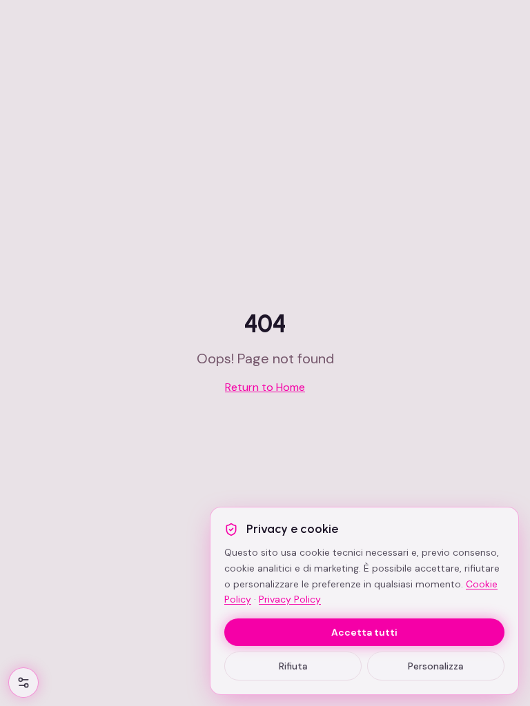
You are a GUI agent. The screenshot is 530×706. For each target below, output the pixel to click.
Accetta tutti (364, 632)
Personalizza (436, 666)
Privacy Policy (290, 599)
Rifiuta (293, 666)
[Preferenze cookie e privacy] (23, 682)
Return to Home (265, 387)
